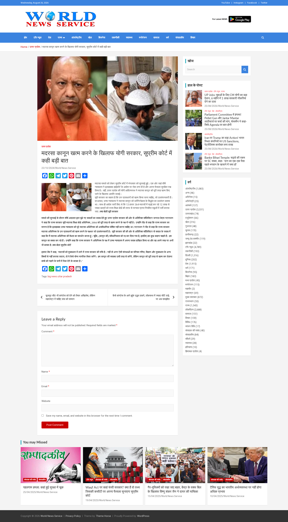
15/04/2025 (154, 496)
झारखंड (188, 242)
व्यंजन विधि (190, 326)
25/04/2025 (29, 492)
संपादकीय (180, 37)
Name (46, 371)
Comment (48, 331)
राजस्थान (189, 301)
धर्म (167, 37)
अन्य (187, 192)
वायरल (156, 37)
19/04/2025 (92, 500)
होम (25, 37)
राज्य (60, 37)
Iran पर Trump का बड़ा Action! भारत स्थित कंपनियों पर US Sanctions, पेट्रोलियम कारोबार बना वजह (224, 141)
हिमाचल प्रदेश (191, 351)
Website (46, 401)
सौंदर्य (187, 338)
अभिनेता (188, 197)
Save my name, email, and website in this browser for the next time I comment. (89, 415)
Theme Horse (103, 515)
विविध (187, 322)
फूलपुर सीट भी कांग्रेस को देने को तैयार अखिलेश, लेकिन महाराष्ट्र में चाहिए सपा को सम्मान (70, 297)
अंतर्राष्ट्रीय (77, 37)
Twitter (264, 3)
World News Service (65, 168)
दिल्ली (187, 255)
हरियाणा (188, 347)
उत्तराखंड (189, 213)
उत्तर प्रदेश (46, 146)
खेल (90, 37)
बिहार (187, 276)
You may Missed (35, 442)
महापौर (188, 288)
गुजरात (188, 226)
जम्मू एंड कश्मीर (192, 238)
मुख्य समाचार (191, 297)
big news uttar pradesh (60, 276)
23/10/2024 (48, 168)
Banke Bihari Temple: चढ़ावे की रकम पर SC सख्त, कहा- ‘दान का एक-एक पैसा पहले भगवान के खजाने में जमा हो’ (224, 161)
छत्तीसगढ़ (189, 234)
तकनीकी (115, 37)
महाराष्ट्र (189, 292)
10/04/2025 (216, 496)
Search (245, 69)
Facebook (252, 3)
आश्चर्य (188, 205)
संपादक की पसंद (192, 330)
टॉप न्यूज (38, 37)
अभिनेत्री (189, 201)
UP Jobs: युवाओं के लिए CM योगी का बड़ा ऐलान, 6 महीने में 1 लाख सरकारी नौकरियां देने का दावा (225, 98)
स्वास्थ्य (129, 37)
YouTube (226, 3)
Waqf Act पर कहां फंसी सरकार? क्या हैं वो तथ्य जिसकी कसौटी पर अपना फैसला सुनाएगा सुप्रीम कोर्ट (113, 491)
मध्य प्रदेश (190, 280)
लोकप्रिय (219, 111)
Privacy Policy (73, 515)
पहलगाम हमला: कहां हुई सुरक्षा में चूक (43, 487)
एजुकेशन (189, 217)
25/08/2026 (210, 106)
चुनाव (187, 230)
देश (49, 37)
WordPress (143, 515)
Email (45, 386)
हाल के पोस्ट (195, 85)
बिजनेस (101, 37)
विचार (192, 37)
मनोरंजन (143, 37)
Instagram (238, 3)
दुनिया (187, 259)
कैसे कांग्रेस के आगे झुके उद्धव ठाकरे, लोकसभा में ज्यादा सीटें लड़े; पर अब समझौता (141, 297)
